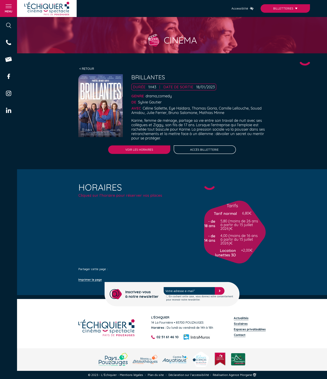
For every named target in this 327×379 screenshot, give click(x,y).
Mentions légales (131, 374)
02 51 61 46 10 (167, 337)
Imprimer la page (90, 279)
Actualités (241, 318)
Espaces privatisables (250, 329)
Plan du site (156, 374)
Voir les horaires (139, 149)
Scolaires (241, 324)
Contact (239, 335)
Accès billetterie (205, 149)
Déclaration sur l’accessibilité (188, 374)
